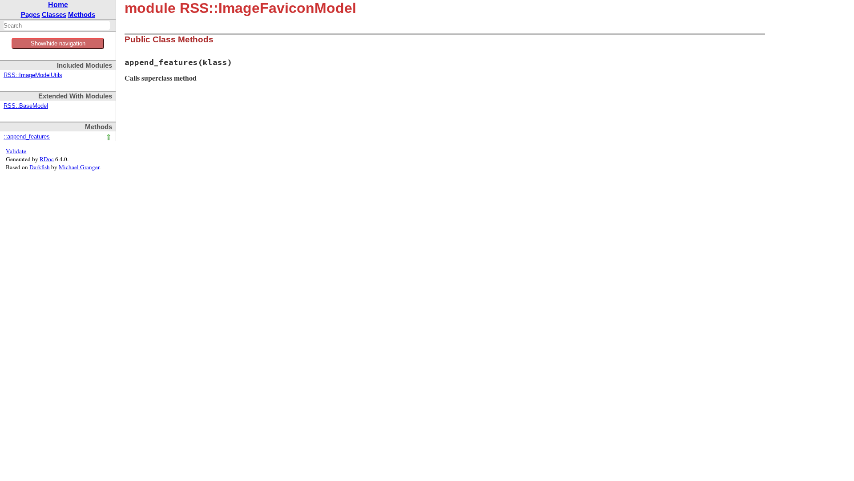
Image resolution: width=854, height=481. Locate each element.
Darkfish (39, 167)
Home (58, 4)
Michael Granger (79, 167)
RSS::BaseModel (26, 106)
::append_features (27, 137)
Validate (16, 151)
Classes (54, 14)
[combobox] (57, 25)
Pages (30, 14)
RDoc (47, 159)
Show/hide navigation (58, 43)
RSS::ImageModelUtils (33, 75)
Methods (81, 14)
